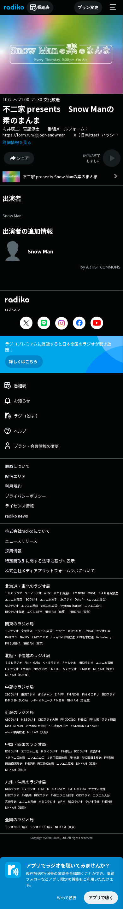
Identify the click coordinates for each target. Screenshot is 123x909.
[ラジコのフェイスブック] (79, 324)
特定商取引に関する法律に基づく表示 (40, 561)
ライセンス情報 (19, 506)
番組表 (43, 7)
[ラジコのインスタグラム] (61, 323)
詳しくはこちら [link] (23, 361)
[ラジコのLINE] (44, 324)
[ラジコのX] (26, 324)
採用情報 (13, 551)
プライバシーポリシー (25, 496)
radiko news (16, 516)
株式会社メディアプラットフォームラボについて (50, 571)
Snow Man (12, 216)
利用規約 (13, 486)
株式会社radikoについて (27, 531)
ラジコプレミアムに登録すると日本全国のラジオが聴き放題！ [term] (58, 347)
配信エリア (15, 476)
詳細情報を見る (17, 142)
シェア (23, 158)
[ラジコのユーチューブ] (97, 324)
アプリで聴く (101, 897)
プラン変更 (88, 7)
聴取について (17, 466)
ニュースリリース (21, 541)
